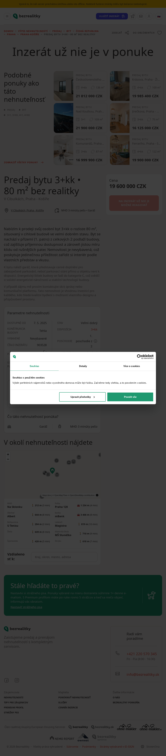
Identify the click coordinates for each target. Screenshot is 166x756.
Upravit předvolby (81, 396)
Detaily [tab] (83, 366)
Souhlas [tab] (34, 366)
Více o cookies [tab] (131, 366)
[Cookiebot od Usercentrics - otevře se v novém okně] (139, 356)
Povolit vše (130, 396)
